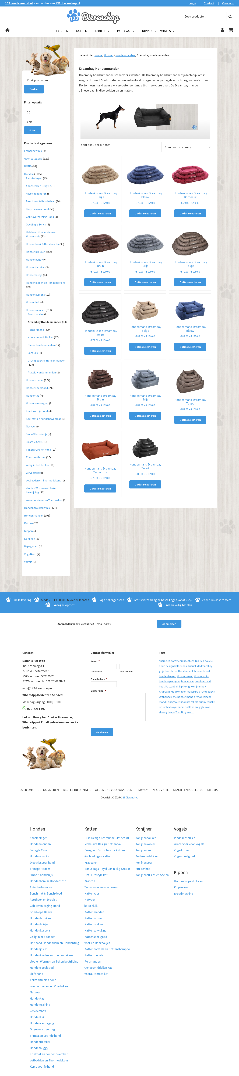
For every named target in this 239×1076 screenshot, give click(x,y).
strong (163, 712)
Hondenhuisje (34, 275)
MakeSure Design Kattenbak (102, 844)
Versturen (102, 732)
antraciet (164, 661)
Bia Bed (199, 661)
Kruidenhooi (143, 869)
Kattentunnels (93, 955)
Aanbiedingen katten (97, 856)
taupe (171, 712)
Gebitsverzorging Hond (40, 216)
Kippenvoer (181, 887)
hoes (168, 671)
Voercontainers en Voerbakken (44, 500)
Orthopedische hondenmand (176, 697)
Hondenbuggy (34, 259)
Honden (62, 31)
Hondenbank (186, 671)
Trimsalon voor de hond (45, 1036)
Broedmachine (183, 894)
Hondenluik (33, 302)
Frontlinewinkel (33, 151)
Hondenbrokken (35, 252)
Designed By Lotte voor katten (104, 850)
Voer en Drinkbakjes (97, 943)
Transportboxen (35, 457)
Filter (32, 130)
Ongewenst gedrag (42, 1029)
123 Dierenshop (129, 797)
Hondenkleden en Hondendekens (45, 282)
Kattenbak (171, 686)
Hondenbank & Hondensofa (42, 244)
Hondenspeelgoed (37, 388)
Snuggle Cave (34, 442)
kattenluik (91, 906)
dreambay (206, 666)
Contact (209, 3)
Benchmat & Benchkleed (40, 201)
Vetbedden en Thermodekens (43, 480)
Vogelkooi (30, 554)
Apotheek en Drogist (38, 186)
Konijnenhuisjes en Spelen (152, 875)
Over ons (228, 3)
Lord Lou (33, 353)
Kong (186, 686)
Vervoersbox (33, 472)
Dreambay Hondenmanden (44, 322)
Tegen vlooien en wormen (101, 887)
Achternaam (126, 671)
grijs (161, 671)
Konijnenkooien (145, 844)
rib (160, 707)
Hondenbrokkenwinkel (37, 508)
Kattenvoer (91, 893)
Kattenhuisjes (93, 918)
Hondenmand (36, 329)
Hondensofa (201, 676)
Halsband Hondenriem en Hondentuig (54, 943)
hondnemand (203, 681)
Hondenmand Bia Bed (40, 337)
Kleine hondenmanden (41, 345)
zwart (190, 712)
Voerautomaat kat (96, 974)
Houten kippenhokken (188, 881)
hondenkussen (167, 676)
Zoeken (230, 16)
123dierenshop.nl (67, 3)
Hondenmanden (125, 55)
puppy (202, 702)
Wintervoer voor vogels (189, 844)
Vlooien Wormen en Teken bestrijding (54, 961)
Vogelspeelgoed (184, 856)
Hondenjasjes (38, 949)
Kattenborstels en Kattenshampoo (107, 949)
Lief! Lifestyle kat (96, 875)
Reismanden (92, 961)
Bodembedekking (147, 856)
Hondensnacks (34, 380)
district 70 (194, 666)
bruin (162, 666)
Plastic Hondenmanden (42, 372)
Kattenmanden (94, 912)
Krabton (89, 881)
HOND (28, 166)
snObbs (189, 707)
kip (181, 686)
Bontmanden (36, 314)
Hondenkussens (35, 294)
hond (174, 671)
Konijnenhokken (145, 838)
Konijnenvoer (143, 863)
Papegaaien (125, 31)
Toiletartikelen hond (38, 449)
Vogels (165, 31)
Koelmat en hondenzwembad (43, 418)
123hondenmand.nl (19, 3)
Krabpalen (90, 863)
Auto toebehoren (36, 193)
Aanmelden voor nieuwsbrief (76, 624)
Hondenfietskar (35, 267)
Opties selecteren (100, 213)
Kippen (147, 31)
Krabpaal (164, 691)
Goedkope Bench (36, 224)
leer (183, 691)
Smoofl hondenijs (36, 434)
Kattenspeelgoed (95, 937)
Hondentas (32, 395)
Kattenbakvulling (95, 930)
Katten (81, 31)
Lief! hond (36, 974)
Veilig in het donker (37, 465)
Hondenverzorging (37, 403)
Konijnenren (143, 850)
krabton (175, 691)
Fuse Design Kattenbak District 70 (106, 838)
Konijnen (102, 31)
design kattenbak (176, 666)
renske (211, 702)
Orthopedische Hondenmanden (46, 360)
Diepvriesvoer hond (37, 209)
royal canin (177, 707)
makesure (192, 691)
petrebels (192, 702)
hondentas (187, 681)
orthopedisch (207, 691)
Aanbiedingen (34, 178)
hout (162, 686)
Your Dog (180, 712)
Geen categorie (33, 158)
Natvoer (31, 426)
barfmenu (177, 661)
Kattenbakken (93, 924)
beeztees (188, 661)
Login (192, 3)
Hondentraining (40, 1005)
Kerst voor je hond (37, 411)
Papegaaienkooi (176, 702)
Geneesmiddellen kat (98, 968)
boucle (209, 661)
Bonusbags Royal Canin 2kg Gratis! (107, 869)
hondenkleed (202, 671)
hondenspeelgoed (169, 681)
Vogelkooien (182, 850)
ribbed (167, 707)
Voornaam (96, 671)
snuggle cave (202, 707)
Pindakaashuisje (184, 838)
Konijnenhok (198, 686)
